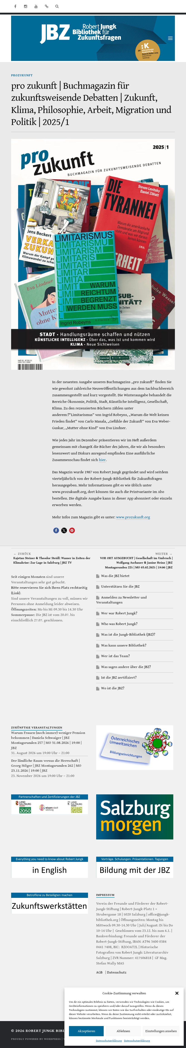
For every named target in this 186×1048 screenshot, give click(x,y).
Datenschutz (116, 972)
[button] (177, 993)
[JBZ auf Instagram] (26, 6)
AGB (99, 972)
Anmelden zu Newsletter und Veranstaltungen (121, 600)
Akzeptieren (86, 1031)
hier (102, 460)
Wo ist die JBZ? (112, 688)
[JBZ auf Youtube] (36, 6)
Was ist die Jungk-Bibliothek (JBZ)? (128, 634)
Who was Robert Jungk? (119, 624)
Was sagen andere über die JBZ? (126, 667)
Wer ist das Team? (115, 656)
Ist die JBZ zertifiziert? (119, 677)
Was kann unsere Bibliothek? (123, 645)
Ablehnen (123, 1031)
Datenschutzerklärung (109, 1040)
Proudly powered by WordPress (36, 1039)
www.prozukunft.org (133, 517)
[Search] (57, 6)
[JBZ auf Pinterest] (46, 6)
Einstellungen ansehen (161, 1031)
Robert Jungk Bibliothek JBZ (57, 1031)
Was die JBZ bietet (115, 576)
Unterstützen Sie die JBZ (120, 586)
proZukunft (22, 75)
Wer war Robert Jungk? (119, 613)
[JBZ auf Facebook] (15, 6)
